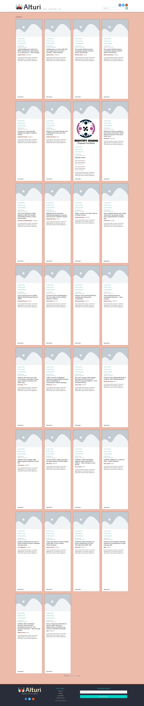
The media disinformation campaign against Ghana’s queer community (84, 50)
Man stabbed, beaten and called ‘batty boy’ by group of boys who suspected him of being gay (115, 216)
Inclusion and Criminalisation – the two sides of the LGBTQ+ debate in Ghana (57, 297)
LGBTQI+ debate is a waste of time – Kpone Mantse (114, 460)
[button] (80, 160)
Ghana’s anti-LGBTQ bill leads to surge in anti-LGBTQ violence (115, 378)
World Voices (53, 9)
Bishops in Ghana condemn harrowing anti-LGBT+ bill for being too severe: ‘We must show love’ (114, 134)
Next (78, 675)
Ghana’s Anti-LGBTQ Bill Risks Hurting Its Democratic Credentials (85, 297)
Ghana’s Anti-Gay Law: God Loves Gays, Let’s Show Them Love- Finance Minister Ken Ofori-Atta (28, 380)
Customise (9, 699)
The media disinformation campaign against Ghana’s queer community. (113, 50)
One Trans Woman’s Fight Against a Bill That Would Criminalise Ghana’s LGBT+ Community (27, 216)
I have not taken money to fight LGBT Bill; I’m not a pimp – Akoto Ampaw (57, 543)
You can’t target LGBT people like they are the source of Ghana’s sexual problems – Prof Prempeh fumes (86, 380)
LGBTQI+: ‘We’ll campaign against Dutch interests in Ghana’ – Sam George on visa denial (85, 462)
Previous (66, 675)
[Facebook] (120, 5)
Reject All (20, 699)
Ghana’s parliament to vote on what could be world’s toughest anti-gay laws (29, 543)
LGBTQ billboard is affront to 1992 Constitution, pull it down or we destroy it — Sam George (28, 50)
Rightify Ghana (80, 157)
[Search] (126, 8)
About (45, 9)
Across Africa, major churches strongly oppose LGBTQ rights (57, 460)
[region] (19, 695)
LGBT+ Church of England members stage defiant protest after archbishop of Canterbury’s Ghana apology (57, 380)
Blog (59, 9)
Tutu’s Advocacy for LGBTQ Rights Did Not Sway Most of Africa (28, 297)
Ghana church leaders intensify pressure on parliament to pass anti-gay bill (115, 543)
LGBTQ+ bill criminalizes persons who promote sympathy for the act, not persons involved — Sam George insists (29, 627)
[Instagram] (126, 5)
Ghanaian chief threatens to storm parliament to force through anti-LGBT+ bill (84, 543)
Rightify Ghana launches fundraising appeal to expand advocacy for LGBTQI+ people (56, 215)
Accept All (29, 699)
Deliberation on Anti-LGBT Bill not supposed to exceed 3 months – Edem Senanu (56, 50)
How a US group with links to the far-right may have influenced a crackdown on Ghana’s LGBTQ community (56, 626)
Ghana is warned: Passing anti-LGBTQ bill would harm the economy (57, 133)
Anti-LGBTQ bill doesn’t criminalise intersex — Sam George (113, 297)
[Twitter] (123, 5)
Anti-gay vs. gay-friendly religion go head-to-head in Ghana (27, 133)
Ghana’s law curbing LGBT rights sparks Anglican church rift (28, 461)
